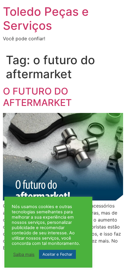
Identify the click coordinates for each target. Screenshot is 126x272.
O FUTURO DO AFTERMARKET (37, 97)
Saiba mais (24, 254)
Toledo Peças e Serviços (46, 18)
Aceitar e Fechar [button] (57, 254)
